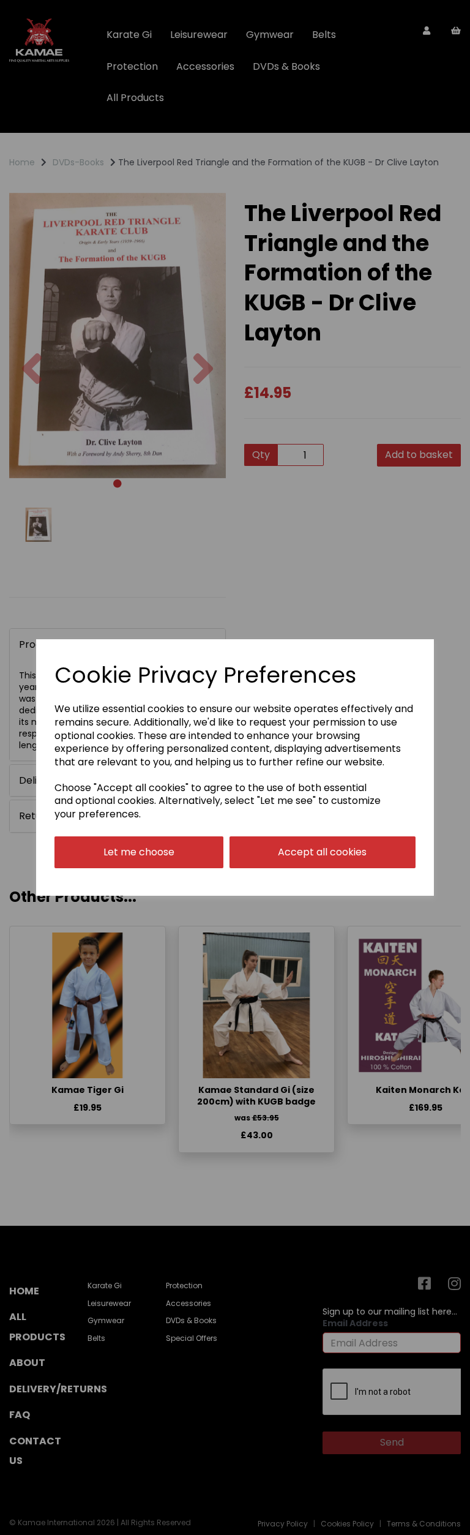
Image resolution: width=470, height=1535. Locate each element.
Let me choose (138, 852)
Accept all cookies (322, 852)
